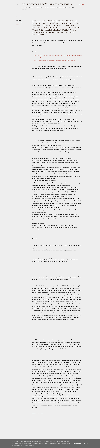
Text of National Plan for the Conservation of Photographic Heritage (54, 60)
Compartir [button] (18, 17)
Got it (86, 443)
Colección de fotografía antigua (47, 4)
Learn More (77, 443)
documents (19, 22)
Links (17, 24)
